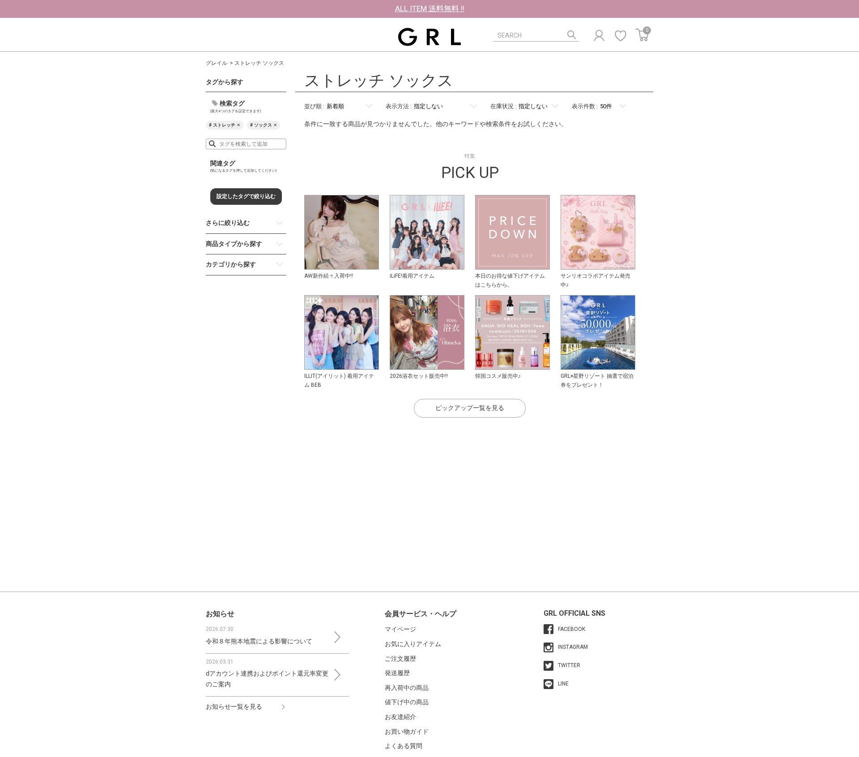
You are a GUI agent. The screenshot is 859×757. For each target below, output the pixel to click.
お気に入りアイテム (413, 643)
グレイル (216, 63)
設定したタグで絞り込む (246, 196)
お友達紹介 (400, 716)
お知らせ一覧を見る (234, 706)
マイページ (400, 629)
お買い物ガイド (407, 731)
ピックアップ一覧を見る (469, 407)
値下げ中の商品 (407, 702)
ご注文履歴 (400, 658)
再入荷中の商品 (407, 687)
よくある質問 (403, 745)
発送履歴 (397, 673)
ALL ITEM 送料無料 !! (429, 8)
